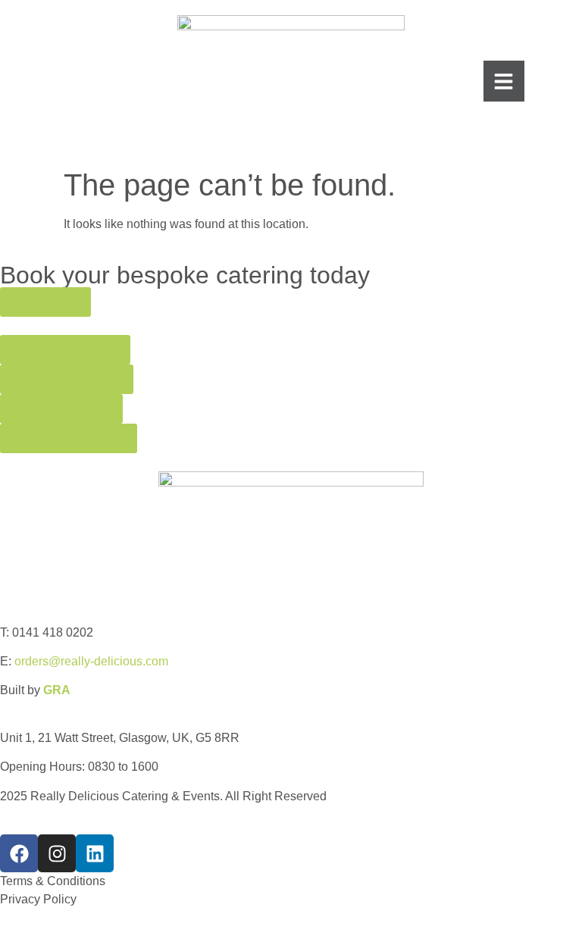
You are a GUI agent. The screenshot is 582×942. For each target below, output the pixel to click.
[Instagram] (57, 853)
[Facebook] (19, 853)
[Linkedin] (95, 853)
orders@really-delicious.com (91, 661)
